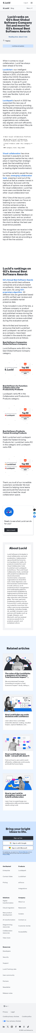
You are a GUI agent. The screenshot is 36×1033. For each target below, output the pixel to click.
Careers (21, 914)
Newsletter (6, 987)
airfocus (21, 882)
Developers (7, 951)
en (6, 1006)
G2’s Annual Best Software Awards (18, 280)
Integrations (22, 888)
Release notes (7, 993)
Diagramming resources (7, 926)
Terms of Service (23, 852)
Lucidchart (7, 69)
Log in (26, 3)
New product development (7, 914)
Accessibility (22, 932)
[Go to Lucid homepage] (9, 2)
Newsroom (22, 908)
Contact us (22, 920)
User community (8, 975)
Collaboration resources (7, 932)
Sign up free (18, 838)
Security (6, 957)
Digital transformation (8, 902)
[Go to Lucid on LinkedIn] (4, 1027)
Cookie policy (26, 1016)
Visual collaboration (11, 153)
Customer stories (24, 926)
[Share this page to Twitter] (34, 510)
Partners (6, 981)
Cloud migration (8, 908)
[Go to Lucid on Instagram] (12, 1027)
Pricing (5, 882)
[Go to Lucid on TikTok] (28, 1027)
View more (6, 938)
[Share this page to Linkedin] (34, 513)
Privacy (5, 1012)
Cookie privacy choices (11, 1016)
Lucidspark (8, 100)
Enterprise (6, 870)
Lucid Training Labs (9, 969)
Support (5, 963)
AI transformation (9, 920)
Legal (13, 1012)
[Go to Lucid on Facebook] (16, 1027)
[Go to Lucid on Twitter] (8, 1027)
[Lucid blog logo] (9, 8)
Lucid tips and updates (18, 46)
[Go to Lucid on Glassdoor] (24, 1027)
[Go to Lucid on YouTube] (20, 1027)
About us (21, 902)
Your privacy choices (13, 1021)
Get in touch (11, 530)
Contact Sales (8, 876)
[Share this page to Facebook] (34, 516)
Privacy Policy (6, 854)
